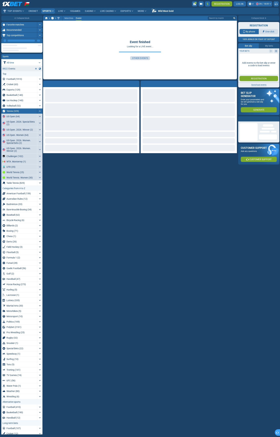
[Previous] (32, 40)
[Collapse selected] (36, 59)
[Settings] (251, 3)
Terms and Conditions (260, 58)
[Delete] (234, 83)
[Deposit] (207, 3)
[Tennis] (52, 18)
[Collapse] (39, 101)
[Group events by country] (40, 59)
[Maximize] (39, 24)
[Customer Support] (276, 3)
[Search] (234, 18)
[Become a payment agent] (201, 3)
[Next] (40, 40)
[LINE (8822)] (46, 18)
